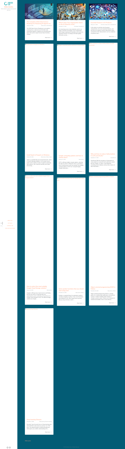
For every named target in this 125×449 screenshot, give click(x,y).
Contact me (10, 225)
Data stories (8, 7)
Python (114, 290)
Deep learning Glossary (34, 419)
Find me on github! (10, 228)
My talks (10, 223)
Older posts (28, 440)
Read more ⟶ (48, 37)
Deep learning (42, 421)
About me (10, 220)
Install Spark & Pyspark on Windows (38, 155)
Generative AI (49, 25)
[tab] (1, 223)
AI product (103, 24)
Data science (43, 25)
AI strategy (76, 26)
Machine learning (48, 421)
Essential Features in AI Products (101, 22)
